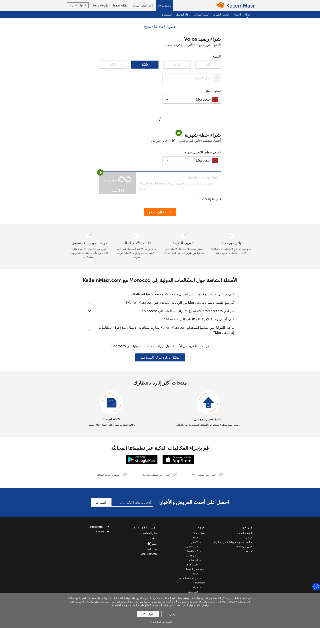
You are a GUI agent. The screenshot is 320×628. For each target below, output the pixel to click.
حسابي (249, 537)
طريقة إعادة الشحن (188, 578)
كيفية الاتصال (201, 14)
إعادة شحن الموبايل (208, 419)
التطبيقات (166, 14)
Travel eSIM (112, 419)
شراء (195, 537)
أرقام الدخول (183, 14)
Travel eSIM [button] (120, 5)
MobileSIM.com (149, 553)
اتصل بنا (154, 537)
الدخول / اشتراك (78, 5)
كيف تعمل (193, 591)
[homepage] (235, 5)
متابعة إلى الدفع (160, 212)
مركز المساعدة (150, 533)
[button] (164, 5)
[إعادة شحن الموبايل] (208, 403)
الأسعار (237, 14)
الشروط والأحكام (244, 546)
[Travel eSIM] (112, 403)
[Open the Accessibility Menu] (316, 586)
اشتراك (101, 502)
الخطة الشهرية (221, 14)
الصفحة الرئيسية (244, 533)
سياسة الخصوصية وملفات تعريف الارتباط (232, 542)
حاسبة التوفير (191, 564)
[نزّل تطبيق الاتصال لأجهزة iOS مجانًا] (178, 459)
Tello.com (152, 549)
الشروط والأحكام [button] (211, 199)
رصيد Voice (199, 533)
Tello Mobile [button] (100, 5)
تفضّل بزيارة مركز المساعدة (160, 357)
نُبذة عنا (249, 551)
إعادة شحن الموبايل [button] (143, 5)
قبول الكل (147, 614)
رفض (172, 614)
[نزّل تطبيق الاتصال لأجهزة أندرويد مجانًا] (142, 459)
